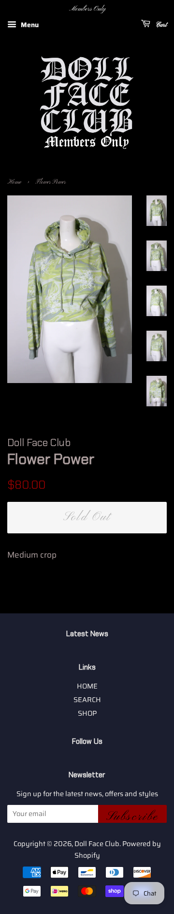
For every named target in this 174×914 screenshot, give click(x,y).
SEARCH (87, 699)
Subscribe (132, 816)
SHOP (87, 713)
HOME (87, 686)
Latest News (87, 634)
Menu (29, 24)
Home (14, 182)
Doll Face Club (96, 843)
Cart (160, 25)
